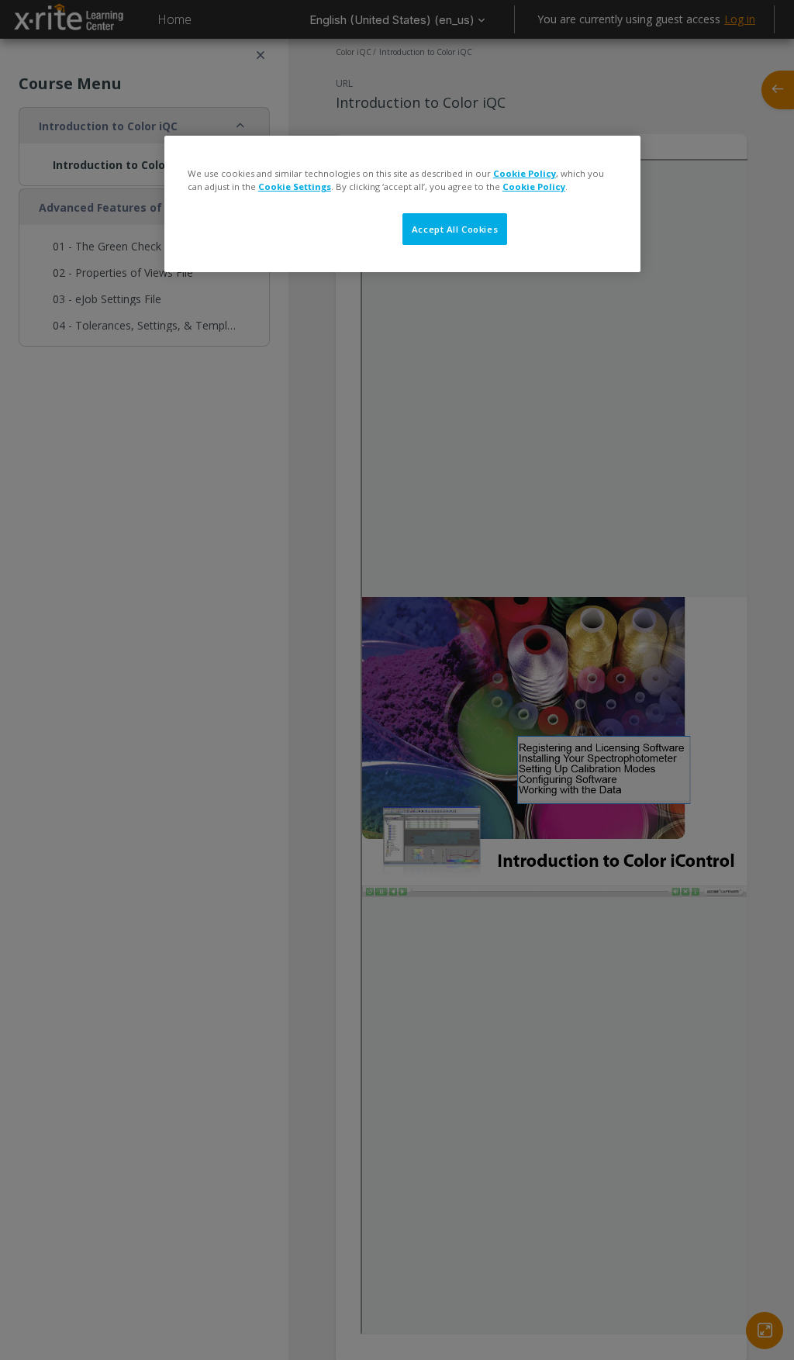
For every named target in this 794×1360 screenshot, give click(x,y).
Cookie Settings (294, 186)
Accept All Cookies (455, 229)
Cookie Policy (524, 173)
